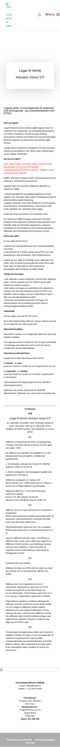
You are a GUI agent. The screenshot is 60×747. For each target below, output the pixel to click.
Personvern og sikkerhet (19, 739)
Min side (28, 14)
